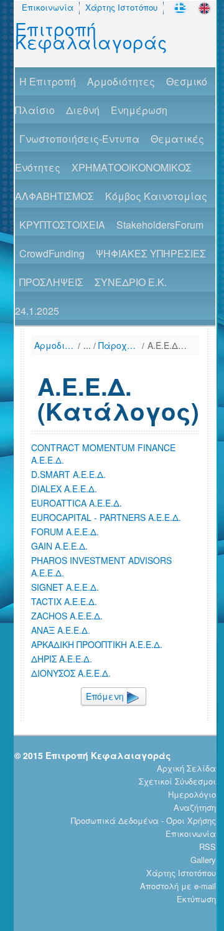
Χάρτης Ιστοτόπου (121, 7)
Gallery (203, 860)
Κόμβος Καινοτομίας (156, 196)
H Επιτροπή (47, 81)
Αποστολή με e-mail (178, 886)
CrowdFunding (52, 253)
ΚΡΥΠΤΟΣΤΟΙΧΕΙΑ (62, 224)
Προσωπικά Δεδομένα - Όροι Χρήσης (143, 820)
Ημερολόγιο (192, 794)
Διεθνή (83, 110)
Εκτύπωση (196, 899)
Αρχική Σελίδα (186, 768)
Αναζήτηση (195, 807)
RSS (207, 846)
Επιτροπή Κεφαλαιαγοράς (91, 35)
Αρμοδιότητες (121, 81)
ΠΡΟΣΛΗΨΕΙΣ (51, 282)
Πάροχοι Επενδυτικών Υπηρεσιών (118, 345)
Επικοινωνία (47, 7)
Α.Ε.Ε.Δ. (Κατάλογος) (167, 345)
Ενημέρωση (139, 110)
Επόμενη (106, 696)
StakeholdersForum (159, 224)
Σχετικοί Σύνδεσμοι (177, 781)
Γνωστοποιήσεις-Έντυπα (79, 138)
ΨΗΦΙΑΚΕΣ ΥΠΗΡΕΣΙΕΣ (151, 253)
